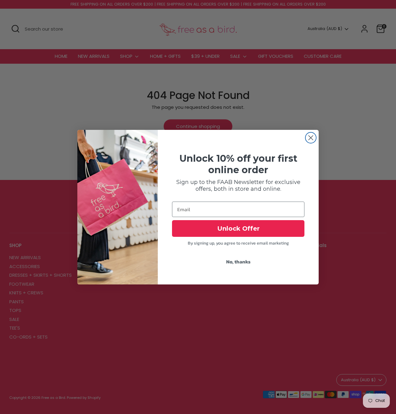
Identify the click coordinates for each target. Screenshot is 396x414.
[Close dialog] (310, 137)
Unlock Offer (238, 228)
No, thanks (238, 261)
